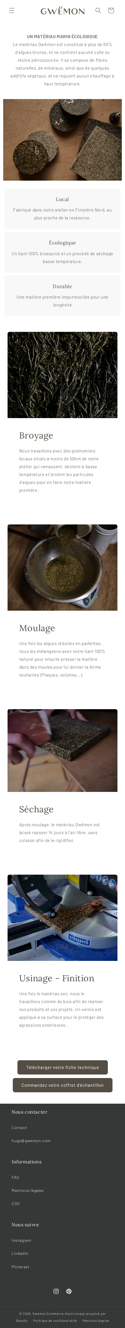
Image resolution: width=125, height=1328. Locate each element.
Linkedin (20, 1253)
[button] (11, 10)
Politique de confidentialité (55, 1320)
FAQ (15, 1177)
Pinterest (20, 1266)
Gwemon (39, 1313)
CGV (16, 1203)
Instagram (21, 1240)
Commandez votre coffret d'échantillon (63, 1085)
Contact (19, 1127)
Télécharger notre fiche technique (62, 1067)
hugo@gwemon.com (31, 1140)
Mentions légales (28, 1190)
